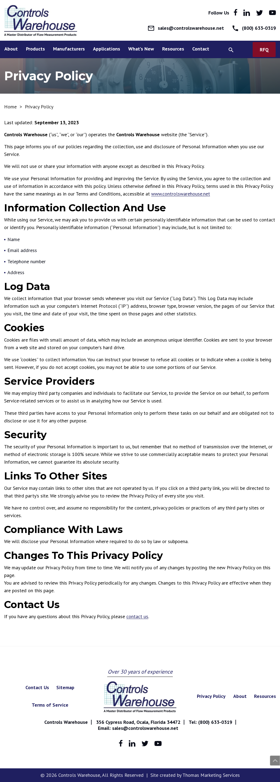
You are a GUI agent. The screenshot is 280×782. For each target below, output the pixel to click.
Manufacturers (69, 49)
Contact (200, 49)
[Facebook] (235, 12)
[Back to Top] (275, 761)
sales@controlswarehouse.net (145, 728)
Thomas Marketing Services (211, 775)
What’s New (141, 49)
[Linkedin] (246, 13)
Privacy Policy (211, 696)
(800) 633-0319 (215, 722)
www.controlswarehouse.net (180, 194)
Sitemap (65, 687)
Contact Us (37, 687)
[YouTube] (272, 12)
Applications (106, 49)
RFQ (264, 49)
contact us (137, 616)
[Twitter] (259, 13)
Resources (173, 49)
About (11, 49)
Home (10, 106)
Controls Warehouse (66, 722)
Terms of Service (50, 705)
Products (35, 49)
